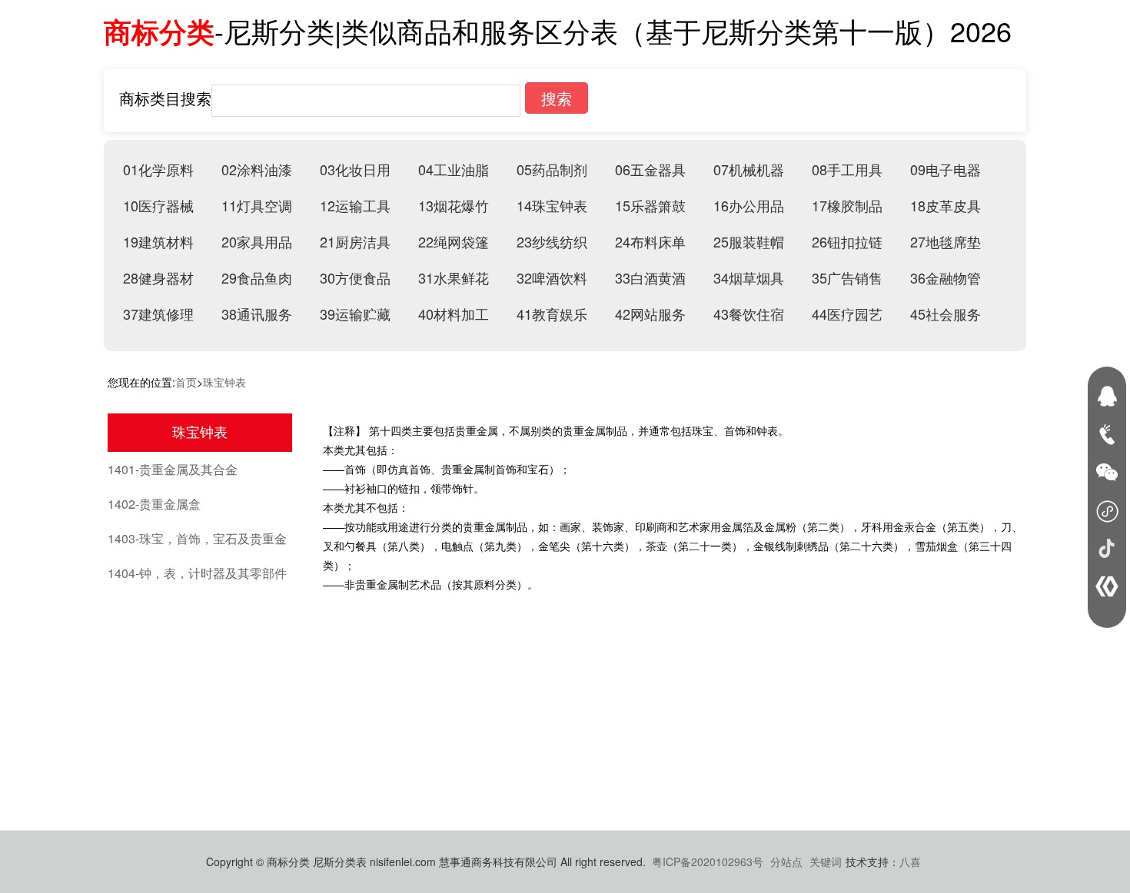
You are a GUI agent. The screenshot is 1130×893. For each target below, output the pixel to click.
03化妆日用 (355, 169)
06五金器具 (650, 169)
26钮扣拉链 (847, 241)
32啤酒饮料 (552, 277)
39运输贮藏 (355, 314)
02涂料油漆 (256, 169)
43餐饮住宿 (748, 314)
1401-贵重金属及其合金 (173, 469)
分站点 (786, 861)
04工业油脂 (453, 169)
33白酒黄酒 (650, 277)
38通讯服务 (256, 314)
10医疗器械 (158, 205)
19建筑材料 (158, 241)
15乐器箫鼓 (650, 205)
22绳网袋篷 (453, 241)
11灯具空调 (256, 205)
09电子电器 (945, 169)
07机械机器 (748, 169)
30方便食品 (355, 277)
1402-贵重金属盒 (154, 504)
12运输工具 (355, 205)
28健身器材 (158, 277)
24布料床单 (650, 241)
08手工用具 (847, 169)
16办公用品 (748, 205)
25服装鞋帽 (748, 241)
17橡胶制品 (847, 205)
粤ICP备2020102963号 (707, 861)
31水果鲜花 (453, 277)
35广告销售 (847, 277)
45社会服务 (945, 314)
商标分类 (159, 31)
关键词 (825, 861)
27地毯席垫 (945, 241)
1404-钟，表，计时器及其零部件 (197, 573)
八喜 (910, 861)
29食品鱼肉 (256, 277)
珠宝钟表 (224, 382)
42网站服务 (650, 314)
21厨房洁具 (355, 241)
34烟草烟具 (748, 277)
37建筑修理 (158, 314)
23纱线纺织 (552, 241)
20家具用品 (256, 241)
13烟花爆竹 (453, 205)
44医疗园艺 (847, 314)
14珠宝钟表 (552, 205)
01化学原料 (158, 169)
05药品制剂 (552, 169)
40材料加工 (453, 314)
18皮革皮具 (945, 205)
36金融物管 (945, 277)
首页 (186, 382)
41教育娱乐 (552, 314)
